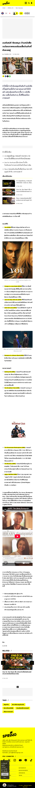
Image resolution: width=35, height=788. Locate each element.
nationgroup (22, 768)
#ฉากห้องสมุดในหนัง (18, 705)
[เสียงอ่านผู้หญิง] (15, 13)
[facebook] (5, 76)
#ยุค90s (6, 705)
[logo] (6, 3)
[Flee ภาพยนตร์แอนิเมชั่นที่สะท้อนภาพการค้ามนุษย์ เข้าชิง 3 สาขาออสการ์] (17, 661)
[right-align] (28, 3)
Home (3, 8)
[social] (9, 760)
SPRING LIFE (10, 8)
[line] (10, 76)
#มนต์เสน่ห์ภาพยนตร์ (22, 708)
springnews (22, 773)
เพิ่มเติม (5, 771)
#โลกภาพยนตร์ (8, 712)
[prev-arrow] (3, 663)
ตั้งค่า (5, 777)
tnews (20, 775)
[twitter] (8, 76)
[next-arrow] (32, 663)
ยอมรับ (5, 774)
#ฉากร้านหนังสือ (8, 708)
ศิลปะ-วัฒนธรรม (19, 8)
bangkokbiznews (23, 770)
